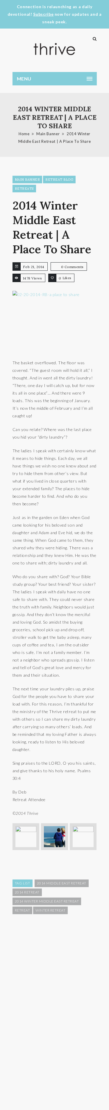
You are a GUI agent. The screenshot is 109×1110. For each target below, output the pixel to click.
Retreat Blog (59, 179)
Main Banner (48, 133)
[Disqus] (54, 1011)
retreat (22, 910)
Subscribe (43, 14)
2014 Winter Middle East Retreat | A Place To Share (51, 227)
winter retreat (50, 910)
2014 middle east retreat (61, 883)
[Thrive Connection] (54, 49)
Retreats (24, 189)
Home (24, 133)
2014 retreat (27, 892)
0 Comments (72, 267)
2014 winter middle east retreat (47, 901)
